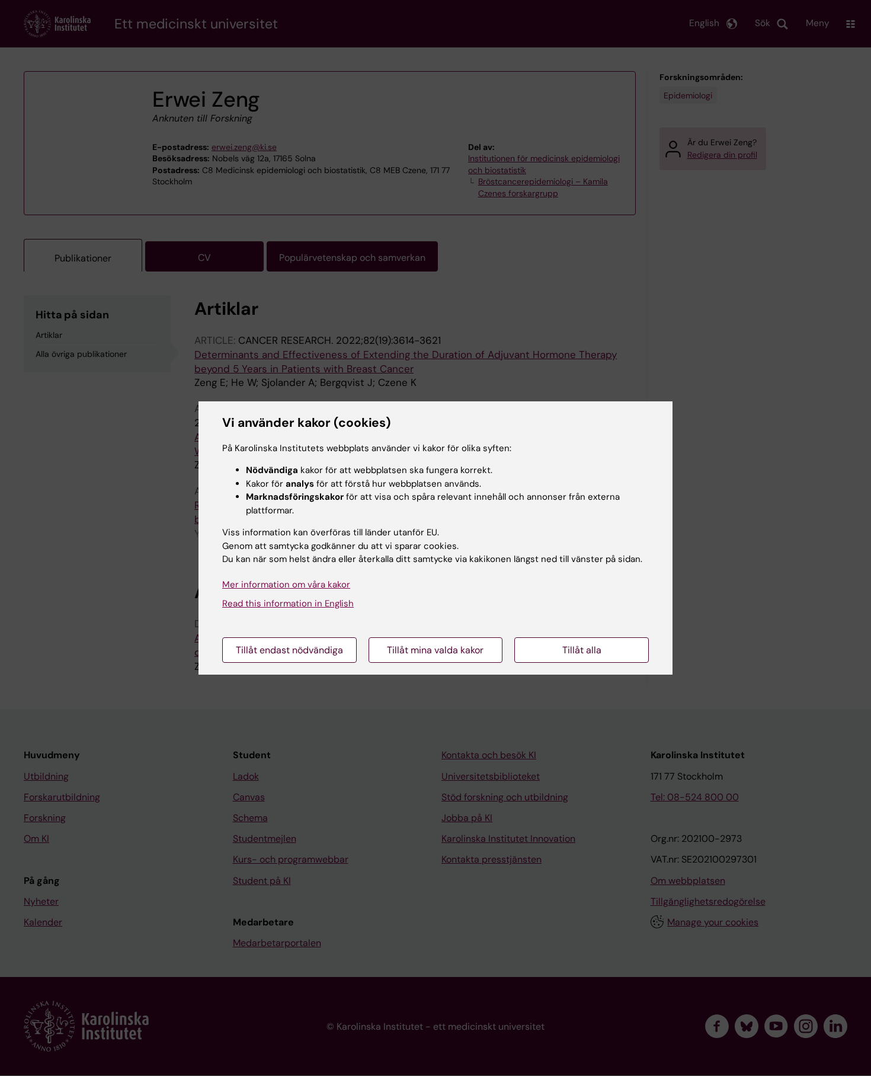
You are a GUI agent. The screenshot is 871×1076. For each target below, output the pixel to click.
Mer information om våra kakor (286, 584)
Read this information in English (288, 603)
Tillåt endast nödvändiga (289, 650)
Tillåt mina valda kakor (435, 650)
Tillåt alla (581, 650)
